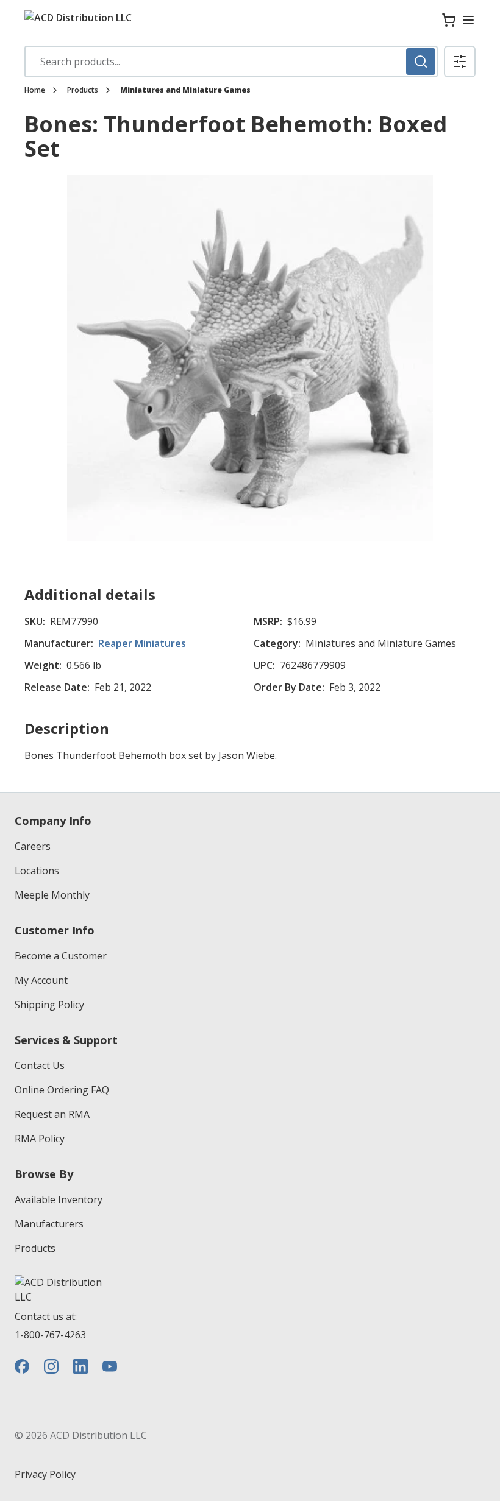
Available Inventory (58, 1199)
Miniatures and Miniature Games (185, 90)
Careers (33, 846)
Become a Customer (61, 955)
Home (34, 90)
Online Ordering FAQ (62, 1090)
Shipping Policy (49, 1004)
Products (82, 90)
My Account (41, 980)
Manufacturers (49, 1224)
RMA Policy (40, 1138)
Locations (37, 870)
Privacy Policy (45, 1474)
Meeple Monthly (52, 895)
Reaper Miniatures (142, 643)
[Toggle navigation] (468, 20)
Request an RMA (52, 1114)
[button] (460, 61)
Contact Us (40, 1065)
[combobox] (231, 61)
